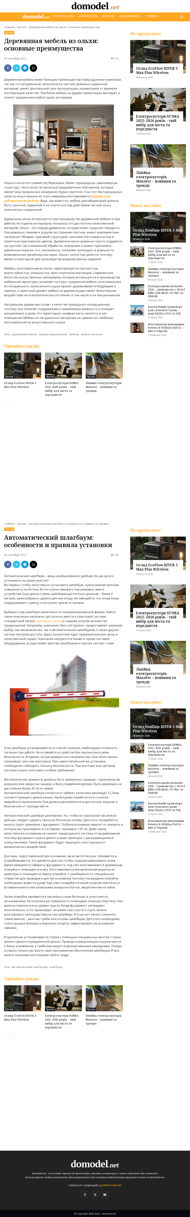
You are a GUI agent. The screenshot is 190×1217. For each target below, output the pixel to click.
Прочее (21, 27)
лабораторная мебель (53, 334)
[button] (181, 16)
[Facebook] (8, 68)
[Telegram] (25, 68)
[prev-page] (6, 403)
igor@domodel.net (110, 1185)
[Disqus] (63, 461)
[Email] (33, 68)
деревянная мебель (24, 334)
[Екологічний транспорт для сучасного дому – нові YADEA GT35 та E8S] (137, 310)
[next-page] (12, 403)
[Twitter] (16, 68)
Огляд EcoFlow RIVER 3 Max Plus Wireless (20, 385)
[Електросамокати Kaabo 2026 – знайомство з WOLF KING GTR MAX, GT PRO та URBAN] (137, 289)
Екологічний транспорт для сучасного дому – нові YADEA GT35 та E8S (165, 310)
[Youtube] (105, 1194)
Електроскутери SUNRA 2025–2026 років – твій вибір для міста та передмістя (62, 388)
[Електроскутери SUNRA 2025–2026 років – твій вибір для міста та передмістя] (63, 366)
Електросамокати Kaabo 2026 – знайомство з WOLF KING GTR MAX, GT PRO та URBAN (166, 291)
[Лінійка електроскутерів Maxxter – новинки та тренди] (104, 366)
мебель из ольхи (91, 334)
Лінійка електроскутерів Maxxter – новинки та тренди (104, 387)
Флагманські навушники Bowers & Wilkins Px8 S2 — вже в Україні (166, 327)
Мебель (74, 334)
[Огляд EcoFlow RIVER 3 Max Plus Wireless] (22, 366)
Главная (9, 27)
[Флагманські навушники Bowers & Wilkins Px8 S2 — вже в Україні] (137, 327)
